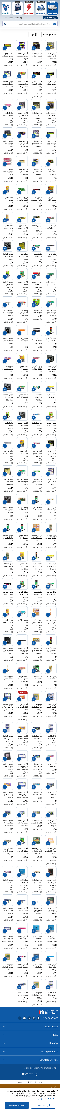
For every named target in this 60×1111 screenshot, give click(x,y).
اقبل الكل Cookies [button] (16, 1105)
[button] (57, 1090)
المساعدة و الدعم (49, 1051)
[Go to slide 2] (8, 106)
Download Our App (48, 1060)
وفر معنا (53, 1043)
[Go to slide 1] (37, 47)
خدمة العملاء (51, 1026)
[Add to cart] (48, 48)
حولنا (55, 1035)
